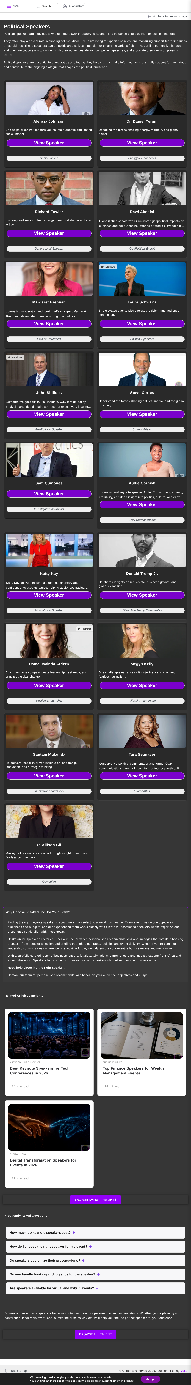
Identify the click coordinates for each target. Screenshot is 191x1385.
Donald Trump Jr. (142, 574)
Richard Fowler (49, 212)
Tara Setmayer (142, 755)
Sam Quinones (49, 483)
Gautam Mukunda (49, 755)
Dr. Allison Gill (49, 845)
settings (129, 1381)
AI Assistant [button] (76, 6)
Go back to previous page (170, 16)
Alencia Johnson (49, 121)
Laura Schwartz (142, 302)
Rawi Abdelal (142, 212)
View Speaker (49, 143)
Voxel (184, 1371)
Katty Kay (49, 574)
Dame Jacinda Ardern (49, 664)
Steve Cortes (142, 393)
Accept (150, 1379)
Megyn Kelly (142, 664)
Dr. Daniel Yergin (142, 121)
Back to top (19, 1371)
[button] (95, 1233)
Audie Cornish (142, 483)
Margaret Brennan (49, 302)
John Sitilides (49, 393)
